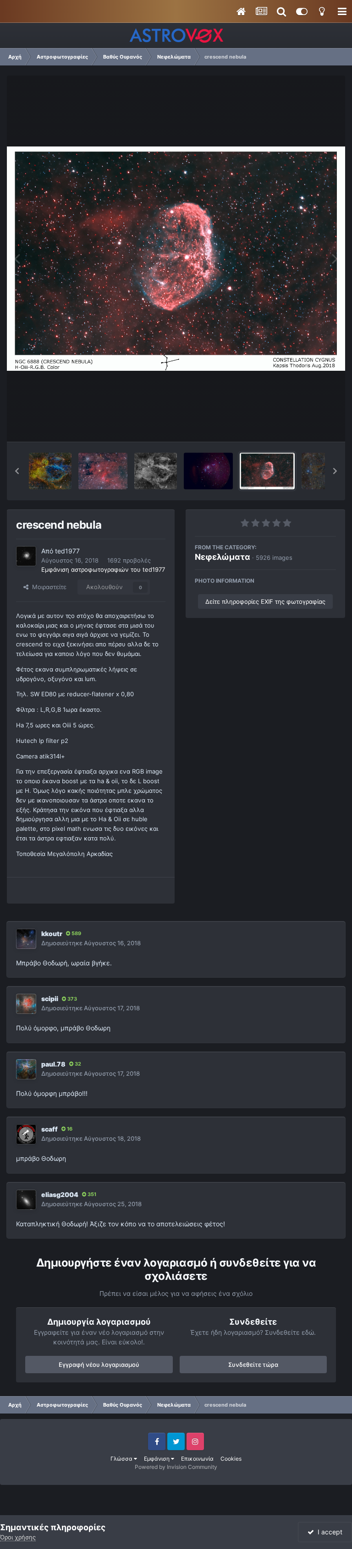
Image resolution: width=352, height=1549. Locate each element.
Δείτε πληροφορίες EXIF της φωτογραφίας (265, 601)
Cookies (231, 1458)
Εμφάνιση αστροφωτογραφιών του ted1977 (103, 569)
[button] (17, 471)
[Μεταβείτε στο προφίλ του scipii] (26, 1004)
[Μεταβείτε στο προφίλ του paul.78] (26, 1069)
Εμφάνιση (157, 1458)
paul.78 (53, 1064)
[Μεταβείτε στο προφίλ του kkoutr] (26, 939)
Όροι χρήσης (18, 1537)
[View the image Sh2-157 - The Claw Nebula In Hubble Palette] (50, 471)
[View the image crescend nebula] (267, 471)
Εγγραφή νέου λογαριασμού (99, 1364)
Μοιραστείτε (47, 586)
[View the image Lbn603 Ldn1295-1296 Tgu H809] (323, 471)
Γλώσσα (122, 1458)
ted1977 (67, 551)
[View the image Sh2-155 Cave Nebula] (102, 471)
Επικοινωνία (197, 1458)
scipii (49, 998)
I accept (328, 1532)
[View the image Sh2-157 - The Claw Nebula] (155, 471)
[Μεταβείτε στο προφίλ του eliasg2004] (26, 1200)
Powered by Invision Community (176, 1466)
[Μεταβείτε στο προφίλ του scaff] (26, 1134)
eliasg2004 (59, 1194)
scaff (49, 1129)
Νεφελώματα (222, 557)
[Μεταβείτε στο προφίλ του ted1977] (26, 556)
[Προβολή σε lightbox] (176, 258)
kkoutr (51, 933)
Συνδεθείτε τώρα (253, 1364)
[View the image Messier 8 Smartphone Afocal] (208, 471)
